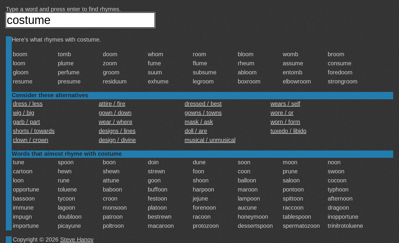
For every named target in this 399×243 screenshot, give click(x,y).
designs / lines (117, 131)
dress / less (28, 103)
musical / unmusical (210, 140)
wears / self (285, 103)
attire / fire (112, 103)
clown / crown (30, 140)
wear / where (115, 122)
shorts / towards (34, 131)
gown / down (115, 112)
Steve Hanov (76, 239)
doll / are (196, 131)
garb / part (26, 122)
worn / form (285, 122)
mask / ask (199, 122)
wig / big (23, 112)
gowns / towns (203, 112)
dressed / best (203, 103)
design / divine (117, 140)
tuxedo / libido (288, 131)
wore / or (282, 112)
